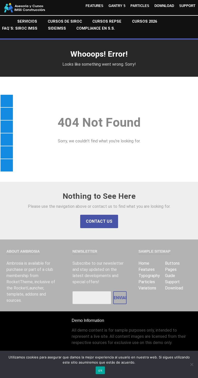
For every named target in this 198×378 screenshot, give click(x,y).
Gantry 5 (117, 6)
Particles (139, 6)
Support (187, 6)
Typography (149, 275)
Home (143, 263)
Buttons (172, 263)
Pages (171, 269)
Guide (170, 275)
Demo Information (88, 320)
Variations (147, 288)
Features (94, 6)
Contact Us (99, 221)
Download (164, 6)
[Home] (7, 22)
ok (100, 370)
